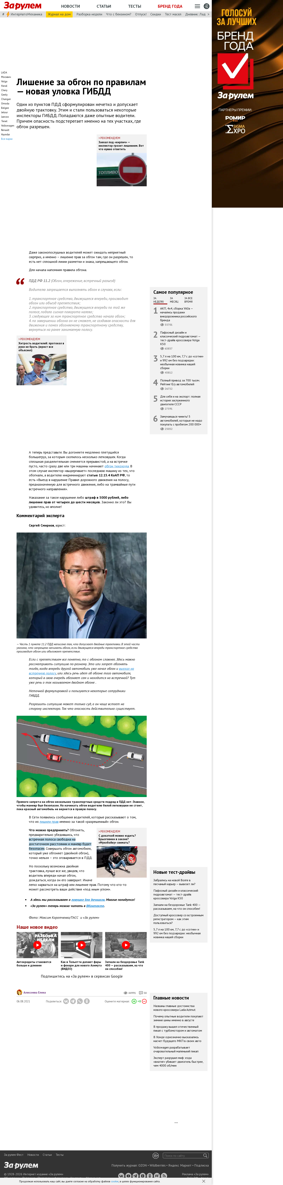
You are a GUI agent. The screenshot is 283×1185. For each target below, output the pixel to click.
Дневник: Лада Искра (201, 14)
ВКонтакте (95, 906)
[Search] (205, 1155)
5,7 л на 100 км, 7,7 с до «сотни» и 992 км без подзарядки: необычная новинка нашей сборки (181, 362)
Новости (70, 6)
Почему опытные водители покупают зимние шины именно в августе (178, 1018)
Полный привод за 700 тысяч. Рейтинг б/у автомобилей (180, 382)
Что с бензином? (118, 14)
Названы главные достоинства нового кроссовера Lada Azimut (174, 1008)
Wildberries (158, 1165)
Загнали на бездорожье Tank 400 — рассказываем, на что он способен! (177, 907)
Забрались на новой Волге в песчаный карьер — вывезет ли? (174, 882)
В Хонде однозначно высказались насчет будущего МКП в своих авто (177, 1039)
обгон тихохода (117, 466)
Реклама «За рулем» (195, 1174)
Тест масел (173, 14)
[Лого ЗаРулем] (22, 6)
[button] (204, 1181)
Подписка (201, 1165)
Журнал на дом (59, 14)
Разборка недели (89, 14)
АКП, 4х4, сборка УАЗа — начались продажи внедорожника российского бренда (178, 314)
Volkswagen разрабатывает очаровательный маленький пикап (175, 1049)
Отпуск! (141, 14)
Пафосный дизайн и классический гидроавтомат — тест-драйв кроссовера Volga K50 (180, 338)
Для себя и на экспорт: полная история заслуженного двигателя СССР (180, 400)
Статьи (104, 6)
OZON (142, 1165)
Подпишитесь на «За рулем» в (82, 976)
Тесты (134, 6)
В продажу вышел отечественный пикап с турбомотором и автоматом (177, 1029)
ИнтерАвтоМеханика (26, 14)
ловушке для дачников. (88, 899)
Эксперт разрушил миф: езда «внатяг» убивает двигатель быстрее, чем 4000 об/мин (178, 1062)
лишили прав (49, 821)
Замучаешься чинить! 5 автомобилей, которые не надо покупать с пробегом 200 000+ (181, 420)
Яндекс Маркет (180, 1165)
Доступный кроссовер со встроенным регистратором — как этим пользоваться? (178, 919)
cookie (115, 1181)
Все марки (7, 139)
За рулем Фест (13, 1155)
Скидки (155, 14)
